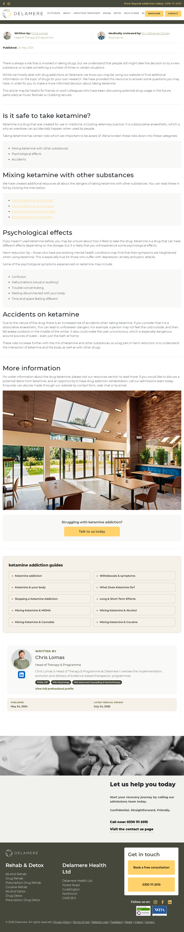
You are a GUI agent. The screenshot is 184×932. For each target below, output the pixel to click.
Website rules (99, 922)
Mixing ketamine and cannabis (34, 211)
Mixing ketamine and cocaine (33, 206)
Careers (150, 922)
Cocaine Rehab (16, 887)
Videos (138, 922)
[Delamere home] (23, 13)
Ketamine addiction (28, 575)
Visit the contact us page (131, 829)
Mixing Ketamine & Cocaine (118, 622)
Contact (173, 13)
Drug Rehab (14, 878)
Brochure (154, 13)
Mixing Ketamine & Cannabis (34, 622)
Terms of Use (81, 922)
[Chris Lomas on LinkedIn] (21, 674)
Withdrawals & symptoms (117, 575)
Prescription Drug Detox (23, 900)
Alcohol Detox (15, 891)
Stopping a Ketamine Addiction (36, 599)
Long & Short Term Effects (118, 599)
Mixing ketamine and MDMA (32, 217)
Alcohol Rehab (16, 874)
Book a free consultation (151, 867)
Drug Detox (14, 895)
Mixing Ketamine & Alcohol (118, 610)
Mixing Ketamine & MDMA (33, 610)
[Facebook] (4, 3)
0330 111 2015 (152, 3)
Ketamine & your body (30, 587)
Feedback (117, 922)
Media (128, 922)
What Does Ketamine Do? (117, 587)
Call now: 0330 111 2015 (129, 822)
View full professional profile (54, 688)
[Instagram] (8, 3)
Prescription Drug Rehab (23, 882)
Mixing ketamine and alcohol (32, 200)
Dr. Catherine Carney (156, 33)
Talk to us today (92, 532)
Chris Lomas (39, 33)
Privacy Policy (62, 922)
